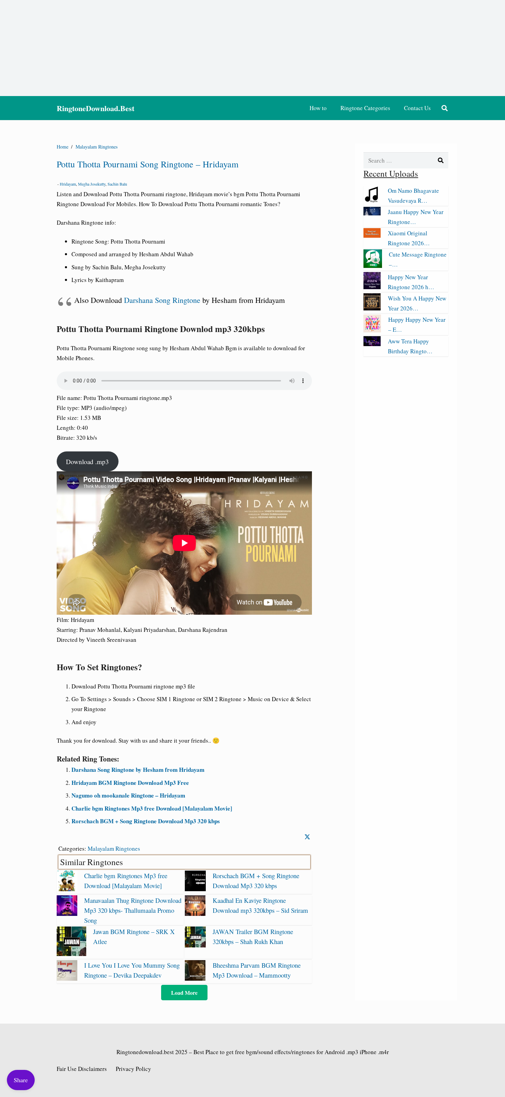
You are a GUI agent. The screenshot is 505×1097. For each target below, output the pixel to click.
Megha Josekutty (91, 184)
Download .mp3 (87, 461)
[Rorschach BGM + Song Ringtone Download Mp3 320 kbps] (195, 889)
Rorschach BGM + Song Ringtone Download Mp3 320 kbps (145, 821)
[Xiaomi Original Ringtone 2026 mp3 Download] (372, 235)
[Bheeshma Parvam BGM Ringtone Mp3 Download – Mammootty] (195, 978)
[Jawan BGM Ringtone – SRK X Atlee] (71, 954)
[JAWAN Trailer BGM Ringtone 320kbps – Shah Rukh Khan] (195, 945)
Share (21, 1080)
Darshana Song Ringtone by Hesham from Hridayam (137, 769)
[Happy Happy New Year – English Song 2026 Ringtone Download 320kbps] (372, 330)
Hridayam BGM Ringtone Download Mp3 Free (130, 782)
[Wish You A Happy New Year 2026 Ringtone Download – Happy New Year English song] (372, 308)
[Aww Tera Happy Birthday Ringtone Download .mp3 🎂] (372, 344)
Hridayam (68, 184)
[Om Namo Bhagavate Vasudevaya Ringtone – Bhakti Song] (372, 200)
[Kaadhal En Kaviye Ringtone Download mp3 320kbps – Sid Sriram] (195, 914)
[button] (444, 108)
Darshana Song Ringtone (162, 300)
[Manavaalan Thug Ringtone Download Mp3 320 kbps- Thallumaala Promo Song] (67, 914)
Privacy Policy (133, 1069)
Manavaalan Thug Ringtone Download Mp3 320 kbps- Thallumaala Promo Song (132, 910)
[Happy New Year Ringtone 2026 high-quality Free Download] (372, 287)
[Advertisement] (252, 48)
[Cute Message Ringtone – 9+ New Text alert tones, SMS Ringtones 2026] (372, 266)
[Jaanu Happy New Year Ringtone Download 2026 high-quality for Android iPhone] (372, 213)
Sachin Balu (117, 184)
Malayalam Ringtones (114, 848)
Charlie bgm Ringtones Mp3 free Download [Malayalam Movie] (151, 808)
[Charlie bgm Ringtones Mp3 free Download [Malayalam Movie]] (67, 889)
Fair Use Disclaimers (82, 1069)
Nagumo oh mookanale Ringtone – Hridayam (128, 795)
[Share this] (307, 837)
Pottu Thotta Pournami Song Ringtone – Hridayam (147, 164)
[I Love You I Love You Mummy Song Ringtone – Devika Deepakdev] (67, 978)
